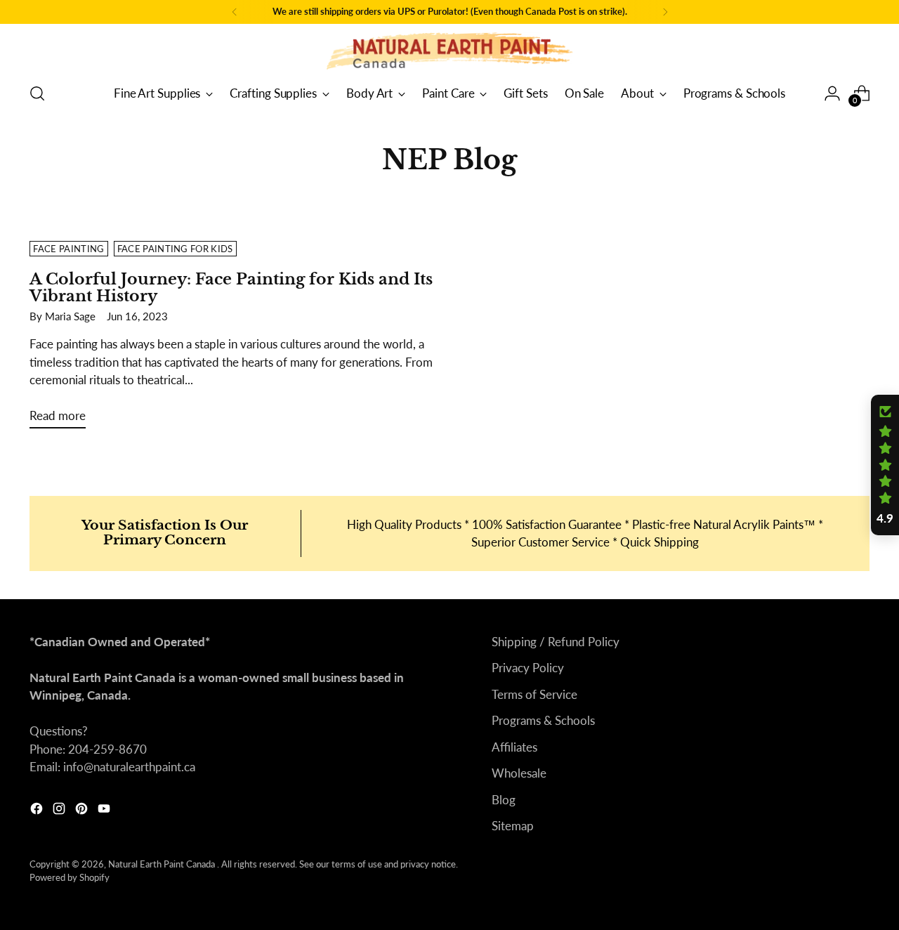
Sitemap (513, 825)
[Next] (665, 12)
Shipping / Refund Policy (555, 641)
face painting (68, 248)
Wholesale (519, 773)
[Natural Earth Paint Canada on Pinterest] (82, 810)
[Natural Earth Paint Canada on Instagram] (60, 810)
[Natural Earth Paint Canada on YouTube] (105, 810)
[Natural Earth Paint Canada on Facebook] (37, 810)
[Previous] (234, 12)
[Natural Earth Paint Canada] (449, 51)
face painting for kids (175, 248)
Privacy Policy (528, 667)
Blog (504, 799)
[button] (885, 465)
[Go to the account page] (832, 93)
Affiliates (514, 747)
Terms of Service (534, 694)
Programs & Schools (543, 720)
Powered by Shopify (69, 877)
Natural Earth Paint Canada (162, 864)
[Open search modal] (37, 93)
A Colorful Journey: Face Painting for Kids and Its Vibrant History (231, 288)
